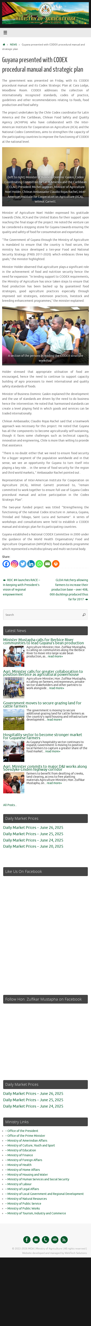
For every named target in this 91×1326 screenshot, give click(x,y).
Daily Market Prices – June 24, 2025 (33, 840)
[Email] (47, 564)
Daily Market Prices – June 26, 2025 (33, 827)
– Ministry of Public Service (23, 1203)
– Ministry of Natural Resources (26, 1199)
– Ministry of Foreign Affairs (23, 1160)
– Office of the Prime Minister (25, 1136)
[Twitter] (22, 564)
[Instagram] (14, 564)
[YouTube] (36, 1239)
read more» (55, 656)
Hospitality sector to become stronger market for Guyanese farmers (42, 736)
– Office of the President (21, 1131)
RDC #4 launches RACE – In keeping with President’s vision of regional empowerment (21, 587)
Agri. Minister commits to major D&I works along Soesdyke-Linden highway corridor (45, 768)
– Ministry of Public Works (22, 1208)
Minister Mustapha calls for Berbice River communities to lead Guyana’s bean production (43, 641)
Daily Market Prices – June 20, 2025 (33, 846)
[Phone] (45, 1239)
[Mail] (54, 1239)
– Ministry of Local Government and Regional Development (44, 1194)
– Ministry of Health (18, 1165)
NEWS (13, 44)
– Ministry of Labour (18, 1184)
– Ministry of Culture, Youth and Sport (30, 1145)
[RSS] (64, 1239)
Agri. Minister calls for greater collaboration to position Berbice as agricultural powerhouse (43, 673)
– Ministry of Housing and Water (26, 1175)
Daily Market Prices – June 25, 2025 (33, 834)
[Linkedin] (31, 564)
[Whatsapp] (39, 564)
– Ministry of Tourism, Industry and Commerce (35, 1213)
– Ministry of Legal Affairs (22, 1189)
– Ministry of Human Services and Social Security (37, 1179)
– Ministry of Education (20, 1150)
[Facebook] (6, 564)
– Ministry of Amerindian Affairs (26, 1140)
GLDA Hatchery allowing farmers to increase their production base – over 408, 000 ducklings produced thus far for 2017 (69, 589)
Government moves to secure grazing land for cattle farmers (42, 705)
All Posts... (10, 805)
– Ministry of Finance (19, 1155)
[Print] (55, 564)
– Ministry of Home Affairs (22, 1170)
